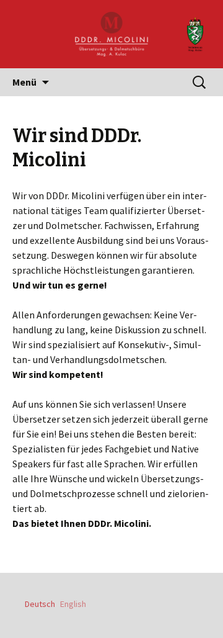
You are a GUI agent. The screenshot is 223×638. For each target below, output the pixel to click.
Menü (24, 82)
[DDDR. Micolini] (111, 34)
